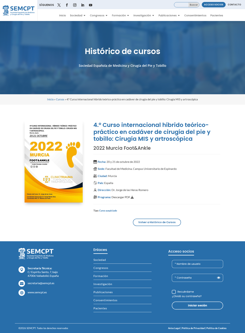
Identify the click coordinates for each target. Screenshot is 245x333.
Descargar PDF (121, 197)
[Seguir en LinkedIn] (82, 5)
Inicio (62, 15)
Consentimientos (195, 15)
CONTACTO (234, 4)
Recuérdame (186, 292)
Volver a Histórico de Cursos (157, 222)
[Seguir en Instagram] (75, 5)
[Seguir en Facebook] (67, 5)
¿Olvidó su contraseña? (187, 296)
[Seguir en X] (59, 5)
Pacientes (216, 15)
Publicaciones (168, 15)
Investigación (142, 15)
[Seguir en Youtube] (90, 5)
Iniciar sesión (197, 305)
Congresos (97, 15)
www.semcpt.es (37, 292)
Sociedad (76, 15)
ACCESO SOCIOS (213, 4)
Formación (119, 15)
